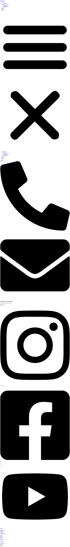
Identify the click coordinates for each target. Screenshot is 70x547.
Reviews (3, 157)
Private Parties (2, 530)
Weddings (1, 531)
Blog (2, 10)
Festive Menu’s (5, 155)
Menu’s (2, 4)
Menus (1, 535)
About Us (3, 2)
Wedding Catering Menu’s (6, 153)
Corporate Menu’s (5, 5)
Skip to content (2, 0)
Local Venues (4, 3)
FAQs (2, 7)
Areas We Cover (5, 151)
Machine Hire (3, 9)
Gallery (2, 8)
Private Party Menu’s (5, 6)
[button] (35, 80)
